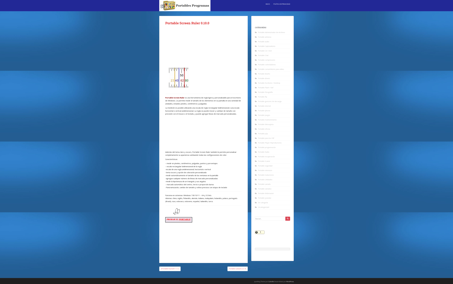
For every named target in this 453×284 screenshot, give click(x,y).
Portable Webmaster (266, 193)
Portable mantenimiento (267, 120)
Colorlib (271, 282)
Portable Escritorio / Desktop (269, 83)
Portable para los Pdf (266, 138)
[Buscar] (287, 219)
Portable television (265, 170)
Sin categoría (263, 202)
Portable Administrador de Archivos (271, 32)
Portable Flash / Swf (265, 87)
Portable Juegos (264, 115)
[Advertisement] (203, 46)
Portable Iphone (264, 110)
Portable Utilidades (265, 179)
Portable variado (264, 184)
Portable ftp (262, 97)
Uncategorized (263, 207)
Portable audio (263, 41)
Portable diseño (264, 74)
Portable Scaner (264, 161)
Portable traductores (266, 175)
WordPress (290, 282)
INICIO (268, 4)
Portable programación (267, 147)
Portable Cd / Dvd (265, 51)
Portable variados (264, 189)
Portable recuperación (266, 156)
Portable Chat (263, 55)
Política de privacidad (281, 4)
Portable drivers (264, 78)
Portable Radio (263, 152)
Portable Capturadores (266, 46)
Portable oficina (264, 129)
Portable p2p (263, 133)
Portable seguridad (265, 166)
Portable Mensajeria (265, 124)
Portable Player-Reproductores (270, 143)
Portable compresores (266, 60)
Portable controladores (267, 64)
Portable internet (264, 106)
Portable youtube (264, 198)
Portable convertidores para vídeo (271, 69)
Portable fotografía (265, 92)
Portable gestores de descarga (269, 101)
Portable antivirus (264, 37)
